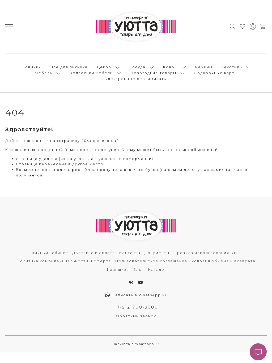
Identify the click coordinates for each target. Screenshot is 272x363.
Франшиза (117, 269)
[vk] (131, 282)
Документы (156, 253)
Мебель (43, 73)
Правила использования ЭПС (207, 253)
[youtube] (140, 282)
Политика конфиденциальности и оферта (63, 261)
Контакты (130, 253)
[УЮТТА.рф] (136, 27)
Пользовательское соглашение (151, 261)
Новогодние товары (153, 73)
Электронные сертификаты (136, 79)
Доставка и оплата (93, 253)
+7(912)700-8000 (136, 307)
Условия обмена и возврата (224, 261)
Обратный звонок (136, 316)
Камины (203, 67)
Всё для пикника (69, 67)
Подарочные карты (216, 73)
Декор (104, 67)
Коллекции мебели (91, 73)
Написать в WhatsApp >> (138, 295)
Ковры (170, 67)
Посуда (137, 67)
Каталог (157, 269)
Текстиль (232, 67)
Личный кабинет (50, 253)
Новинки (31, 67)
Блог (138, 269)
